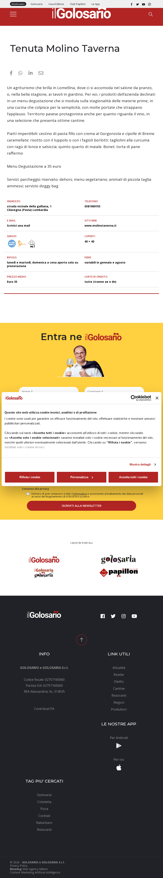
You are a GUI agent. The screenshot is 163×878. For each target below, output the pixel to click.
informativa (80, 493)
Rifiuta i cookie (29, 477)
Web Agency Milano (35, 869)
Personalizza (79, 477)
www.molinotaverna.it (100, 225)
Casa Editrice (56, 4)
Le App (96, 4)
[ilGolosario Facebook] (131, 4)
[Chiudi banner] (157, 398)
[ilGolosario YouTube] (143, 4)
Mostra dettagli (140, 464)
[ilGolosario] (81, 12)
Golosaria (37, 4)
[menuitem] (44, 709)
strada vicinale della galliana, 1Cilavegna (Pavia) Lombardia (29, 208)
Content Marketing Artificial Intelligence (35, 872)
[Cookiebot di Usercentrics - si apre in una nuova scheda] (133, 398)
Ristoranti (18, 40)
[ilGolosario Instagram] (149, 4)
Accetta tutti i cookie (133, 477)
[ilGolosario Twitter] (137, 4)
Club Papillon (78, 4)
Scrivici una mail (18, 225)
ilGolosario (18, 4)
